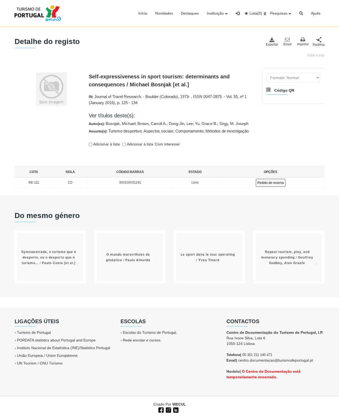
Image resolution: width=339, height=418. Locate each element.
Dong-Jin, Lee (181, 123)
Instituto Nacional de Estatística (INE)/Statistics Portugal (63, 348)
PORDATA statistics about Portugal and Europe (56, 340)
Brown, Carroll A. (152, 123)
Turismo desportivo (124, 131)
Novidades (164, 13)
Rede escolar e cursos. (142, 340)
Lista (255, 13)
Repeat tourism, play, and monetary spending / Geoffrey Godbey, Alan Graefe (287, 257)
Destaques (190, 13)
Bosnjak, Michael (120, 123)
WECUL (179, 404)
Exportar (272, 44)
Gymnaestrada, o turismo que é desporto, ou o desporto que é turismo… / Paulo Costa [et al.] (48, 257)
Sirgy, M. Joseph (233, 123)
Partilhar (318, 45)
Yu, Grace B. (206, 123)
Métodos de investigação (227, 131)
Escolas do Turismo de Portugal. (150, 332)
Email (287, 44)
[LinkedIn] (175, 409)
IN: (168, 99)
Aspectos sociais (158, 131)
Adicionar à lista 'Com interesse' (153, 144)
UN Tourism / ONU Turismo (40, 363)
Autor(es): (168, 123)
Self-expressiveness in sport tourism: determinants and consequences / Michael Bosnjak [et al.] (159, 80)
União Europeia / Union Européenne (47, 355)
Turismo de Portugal (34, 332)
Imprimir (303, 44)
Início (142, 13)
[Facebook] (160, 409)
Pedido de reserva (270, 183)
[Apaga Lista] (264, 13)
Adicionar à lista (106, 144)
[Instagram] (168, 409)
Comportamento (189, 131)
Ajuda (315, 13)
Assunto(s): (169, 131)
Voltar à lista (315, 55)
